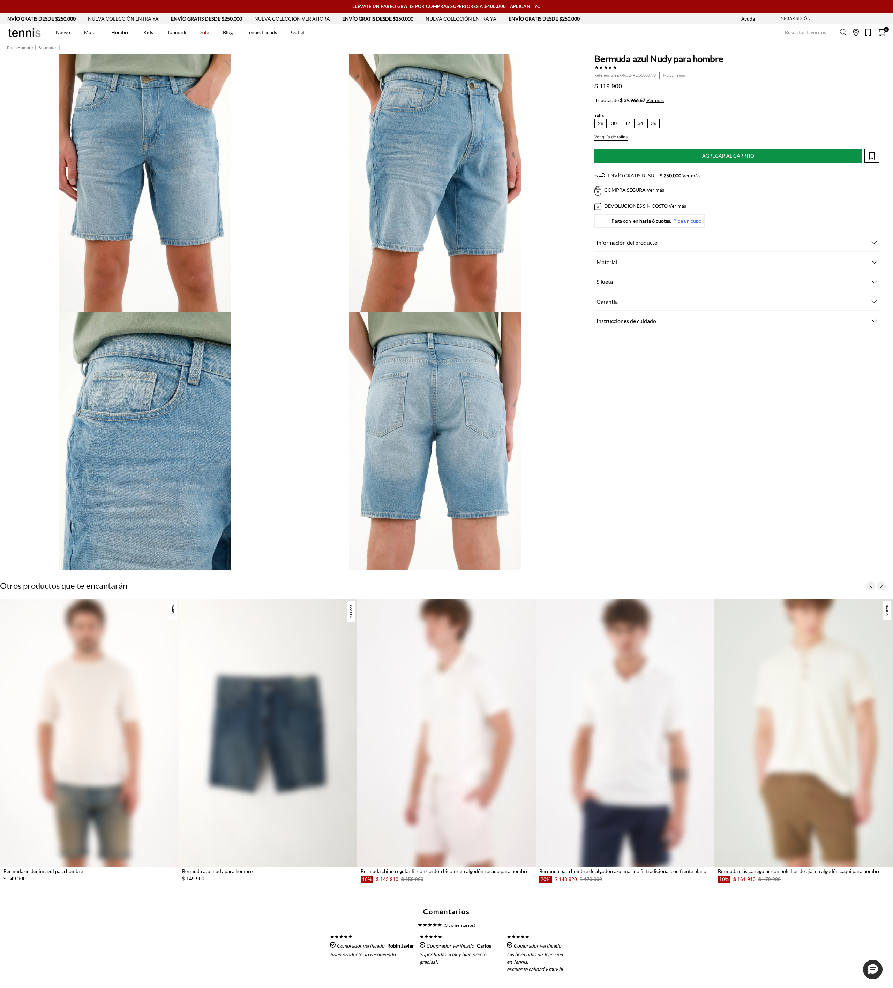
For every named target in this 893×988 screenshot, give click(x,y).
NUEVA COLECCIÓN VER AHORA (235, 19)
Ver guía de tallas (611, 136)
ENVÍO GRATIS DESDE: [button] (653, 175)
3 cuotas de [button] (629, 100)
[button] (600, 123)
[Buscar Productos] (777, 32)
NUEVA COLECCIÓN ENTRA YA (66, 19)
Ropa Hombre (20, 47)
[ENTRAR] (781, 18)
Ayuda (748, 19)
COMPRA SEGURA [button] (633, 190)
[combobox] (809, 32)
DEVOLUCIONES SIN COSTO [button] (644, 206)
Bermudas (47, 47)
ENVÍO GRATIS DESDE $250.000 (150, 19)
